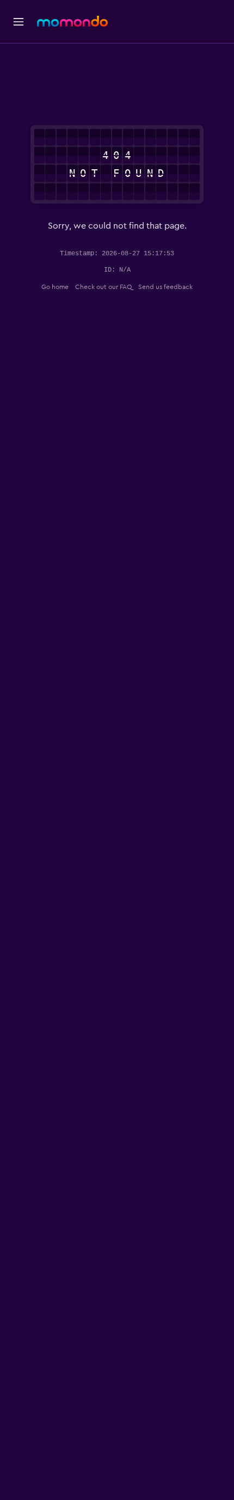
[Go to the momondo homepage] (72, 21)
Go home (55, 287)
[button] (18, 22)
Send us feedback (165, 287)
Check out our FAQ (103, 287)
